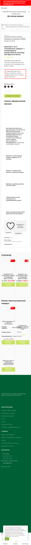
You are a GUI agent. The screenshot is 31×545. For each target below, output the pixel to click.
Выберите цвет (9, 84)
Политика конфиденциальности (10, 427)
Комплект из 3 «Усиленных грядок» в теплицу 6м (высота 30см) (8, 276)
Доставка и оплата (6, 424)
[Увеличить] (4, 27)
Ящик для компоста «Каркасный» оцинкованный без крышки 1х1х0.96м (8, 362)
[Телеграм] (21, 244)
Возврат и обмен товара (8, 410)
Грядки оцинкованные (7, 434)
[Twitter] (16, 244)
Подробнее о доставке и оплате (15, 143)
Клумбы (3, 440)
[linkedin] (20, 244)
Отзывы (3, 421)
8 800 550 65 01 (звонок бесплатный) (14, 11)
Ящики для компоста (7, 446)
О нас (3, 419)
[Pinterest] (18, 244)
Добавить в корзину (13, 96)
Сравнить (8, 232)
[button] (8, 284)
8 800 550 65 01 (7, 456)
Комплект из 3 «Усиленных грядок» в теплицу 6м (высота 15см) (22, 327)
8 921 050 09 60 (7, 458)
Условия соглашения (7, 416)
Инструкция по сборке (8, 413)
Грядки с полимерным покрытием (11, 437)
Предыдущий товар (5, 43)
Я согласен (7, 539)
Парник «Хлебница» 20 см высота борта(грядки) (8, 323)
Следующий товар (8, 43)
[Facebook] (14, 244)
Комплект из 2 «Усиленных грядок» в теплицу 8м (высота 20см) (22, 276)
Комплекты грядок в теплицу (12, 241)
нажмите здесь (15, 536)
